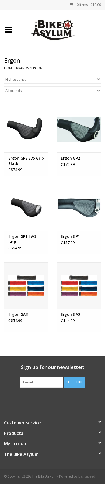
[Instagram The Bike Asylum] (72, 398)
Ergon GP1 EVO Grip (22, 239)
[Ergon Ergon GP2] (79, 129)
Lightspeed (86, 476)
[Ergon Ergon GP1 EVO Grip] (26, 207)
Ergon (37, 68)
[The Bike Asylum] (61, 29)
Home (8, 68)
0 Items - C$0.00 (88, 4)
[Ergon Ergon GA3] (26, 285)
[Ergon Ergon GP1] (79, 207)
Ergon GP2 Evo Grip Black (26, 161)
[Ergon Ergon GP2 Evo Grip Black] (26, 129)
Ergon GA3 (18, 314)
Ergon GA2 (70, 314)
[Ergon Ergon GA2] (79, 285)
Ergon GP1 (70, 236)
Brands (22, 68)
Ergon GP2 (70, 158)
